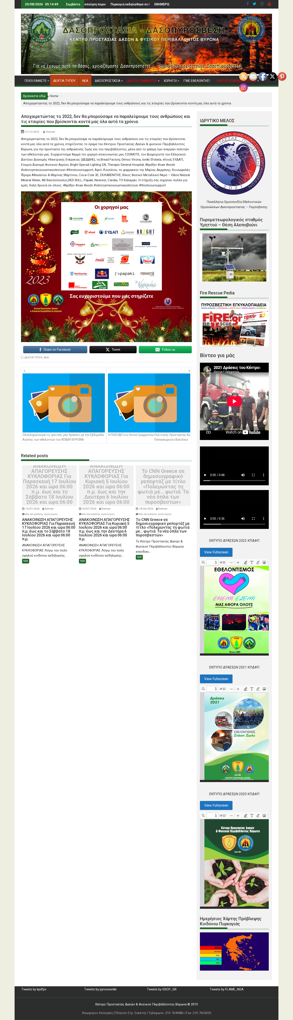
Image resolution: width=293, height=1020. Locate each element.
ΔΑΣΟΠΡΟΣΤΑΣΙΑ (107, 81)
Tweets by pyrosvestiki (100, 989)
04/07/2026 (89, 508)
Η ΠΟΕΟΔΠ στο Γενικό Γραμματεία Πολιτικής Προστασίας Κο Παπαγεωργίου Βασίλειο (149, 437)
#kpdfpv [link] (151, 165)
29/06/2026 (146, 508)
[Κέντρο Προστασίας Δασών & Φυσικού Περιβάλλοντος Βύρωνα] (146, 73)
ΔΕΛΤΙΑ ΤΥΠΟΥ (64, 81)
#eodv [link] (170, 165)
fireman (50, 131)
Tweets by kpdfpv (33, 989)
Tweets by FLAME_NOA (226, 989)
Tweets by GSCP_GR (162, 989)
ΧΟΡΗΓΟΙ (170, 81)
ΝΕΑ (85, 81)
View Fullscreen (216, 552)
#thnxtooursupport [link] (79, 170)
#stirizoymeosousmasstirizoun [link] (43, 170)
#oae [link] (161, 165)
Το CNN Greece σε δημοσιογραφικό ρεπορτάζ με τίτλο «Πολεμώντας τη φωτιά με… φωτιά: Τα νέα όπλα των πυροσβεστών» (163, 487)
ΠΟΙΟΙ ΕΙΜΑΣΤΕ (35, 81)
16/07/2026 (33, 508)
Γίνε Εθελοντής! (196, 81)
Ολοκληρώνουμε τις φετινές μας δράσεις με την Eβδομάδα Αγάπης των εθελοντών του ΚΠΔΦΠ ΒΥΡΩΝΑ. (63, 437)
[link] (132, 154)
